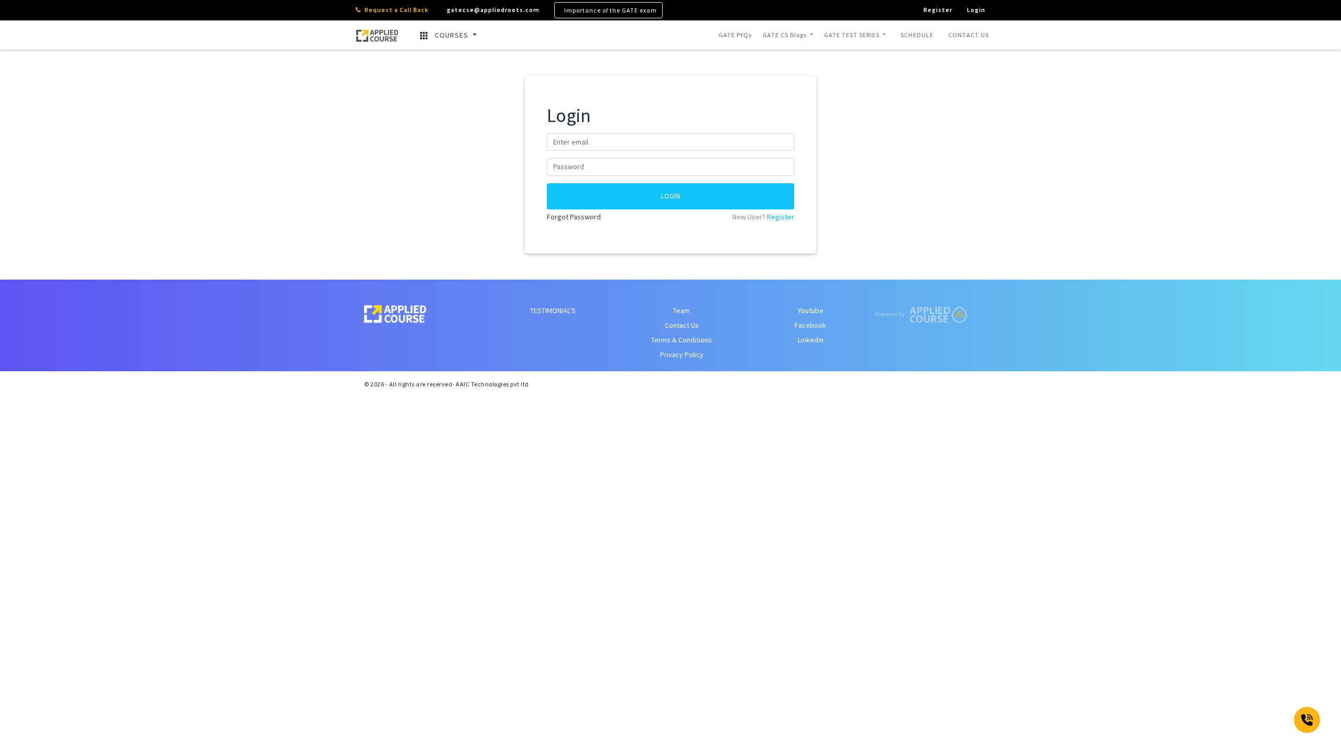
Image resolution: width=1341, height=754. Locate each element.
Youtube (810, 310)
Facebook (810, 325)
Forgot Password (574, 216)
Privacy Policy (682, 354)
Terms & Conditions (681, 340)
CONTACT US (968, 35)
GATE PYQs (735, 35)
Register (780, 216)
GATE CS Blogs (785, 35)
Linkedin (810, 340)
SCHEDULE (916, 35)
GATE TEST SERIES (852, 35)
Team (681, 310)
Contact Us (682, 325)
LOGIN (670, 196)
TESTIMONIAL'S (553, 310)
